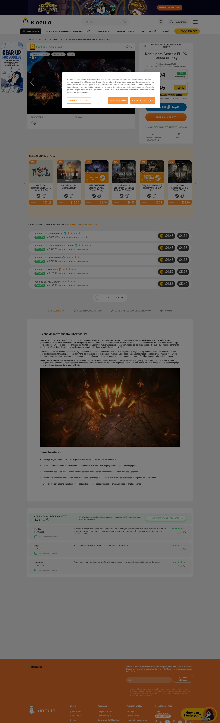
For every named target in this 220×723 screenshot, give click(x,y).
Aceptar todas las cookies (143, 100)
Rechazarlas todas (118, 100)
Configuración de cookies (79, 100)
